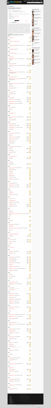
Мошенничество (11, 198)
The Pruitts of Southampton (12, 289)
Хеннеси (10, 344)
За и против (10, 93)
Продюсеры (11, 400)
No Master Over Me (11, 56)
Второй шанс (10, 63)
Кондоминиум (10, 169)
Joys (9, 216)
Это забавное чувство (11, 295)
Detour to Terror (11, 173)
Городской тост (11, 388)
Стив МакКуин (36, 49)
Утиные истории (11, 119)
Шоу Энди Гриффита (11, 336)
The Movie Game (11, 264)
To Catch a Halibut (11, 192)
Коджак (10, 235)
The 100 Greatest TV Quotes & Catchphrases (14, 41)
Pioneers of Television (11, 37)
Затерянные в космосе (11, 293)
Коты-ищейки (10, 239)
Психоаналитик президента (12, 283)
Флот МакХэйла (11, 322)
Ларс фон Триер (37, 52)
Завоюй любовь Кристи (12, 224)
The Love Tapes (11, 171)
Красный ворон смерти (12, 103)
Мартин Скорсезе (37, 59)
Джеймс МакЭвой (37, 14)
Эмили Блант (36, 36)
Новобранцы (10, 241)
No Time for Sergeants (11, 308)
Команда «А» (10, 152)
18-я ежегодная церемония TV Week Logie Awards (15, 213)
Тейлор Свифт (36, 42)
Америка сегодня (11, 194)
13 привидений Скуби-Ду (12, 127)
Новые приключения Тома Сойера (13, 58)
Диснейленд (10, 369)
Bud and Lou (10, 190)
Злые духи (10, 97)
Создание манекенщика (12, 146)
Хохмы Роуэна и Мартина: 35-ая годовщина (14, 78)
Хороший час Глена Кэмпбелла (13, 268)
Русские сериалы (12, 402)
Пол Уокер (36, 20)
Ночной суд (10, 142)
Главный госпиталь (11, 318)
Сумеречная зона (11, 342)
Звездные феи (10, 123)
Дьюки (9, 150)
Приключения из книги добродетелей (13, 65)
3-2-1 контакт (10, 177)
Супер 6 (10, 287)
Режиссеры (11, 399)
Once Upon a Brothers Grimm (12, 200)
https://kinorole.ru (33, 405)
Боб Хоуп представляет (12, 314)
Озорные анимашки (11, 76)
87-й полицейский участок (12, 332)
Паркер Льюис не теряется (12, 101)
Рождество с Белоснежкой (12, 167)
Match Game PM (11, 220)
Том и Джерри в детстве (12, 99)
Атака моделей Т (11, 202)
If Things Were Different (12, 175)
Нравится (26, 20)
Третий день (10, 297)
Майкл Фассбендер (37, 11)
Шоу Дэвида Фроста (11, 266)
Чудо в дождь (10, 359)
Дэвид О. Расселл (37, 62)
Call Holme (10, 243)
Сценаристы (11, 401)
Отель (9, 148)
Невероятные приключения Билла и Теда (14, 83)
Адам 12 (10, 107)
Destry (9, 310)
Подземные (10, 338)
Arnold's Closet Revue (11, 247)
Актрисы (11, 398)
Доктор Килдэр (11, 330)
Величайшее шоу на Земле (12, 316)
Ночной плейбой (11, 270)
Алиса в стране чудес (11, 125)
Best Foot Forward (11, 367)
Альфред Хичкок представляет (12, 363)
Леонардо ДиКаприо (37, 17)
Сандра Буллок (36, 39)
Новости (11, 396)
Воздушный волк (11, 140)
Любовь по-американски (12, 262)
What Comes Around (11, 129)
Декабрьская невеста (11, 371)
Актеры (10, 397)
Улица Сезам (10, 260)
